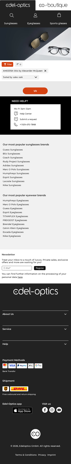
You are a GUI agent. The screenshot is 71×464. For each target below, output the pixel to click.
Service (6, 329)
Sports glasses (58, 23)
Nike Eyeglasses (12, 236)
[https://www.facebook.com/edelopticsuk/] (45, 410)
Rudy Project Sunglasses (16, 161)
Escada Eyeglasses (13, 232)
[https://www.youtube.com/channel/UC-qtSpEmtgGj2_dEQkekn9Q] (59, 410)
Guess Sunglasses (13, 149)
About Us (8, 314)
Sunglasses (10, 23)
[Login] (35, 15)
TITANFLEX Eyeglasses (15, 216)
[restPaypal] (22, 365)
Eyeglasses (33, 23)
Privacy (42, 454)
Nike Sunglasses (12, 185)
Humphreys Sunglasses (16, 173)
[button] (18, 5)
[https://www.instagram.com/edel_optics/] (52, 410)
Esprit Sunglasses (12, 177)
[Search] (12, 15)
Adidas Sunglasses (13, 165)
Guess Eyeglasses (12, 208)
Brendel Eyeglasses (13, 224)
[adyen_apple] (31, 365)
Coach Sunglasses (13, 157)
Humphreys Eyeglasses (16, 200)
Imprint (51, 454)
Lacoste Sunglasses (13, 181)
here (20, 277)
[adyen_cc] (4, 365)
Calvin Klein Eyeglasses (16, 228)
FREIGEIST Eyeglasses (15, 220)
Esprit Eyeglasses (12, 212)
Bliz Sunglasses (11, 153)
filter (9, 64)
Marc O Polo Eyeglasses (16, 204)
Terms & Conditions (26, 454)
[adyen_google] (38, 365)
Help (5, 343)
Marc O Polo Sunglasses (16, 169)
